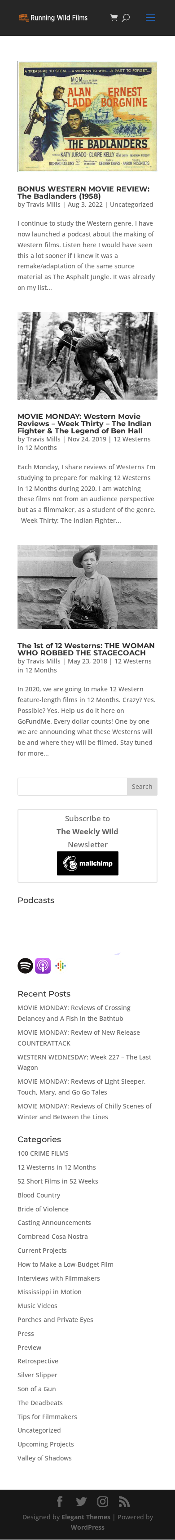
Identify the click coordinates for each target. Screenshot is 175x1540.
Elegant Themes (85, 1517)
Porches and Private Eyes (55, 1319)
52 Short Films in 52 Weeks (58, 1181)
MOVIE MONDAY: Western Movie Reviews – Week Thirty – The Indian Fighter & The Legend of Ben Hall (85, 423)
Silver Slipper (37, 1375)
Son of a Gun (37, 1388)
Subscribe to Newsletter (87, 831)
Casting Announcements (54, 1222)
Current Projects (42, 1250)
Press (26, 1333)
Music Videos (37, 1305)
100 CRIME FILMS (43, 1153)
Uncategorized (131, 204)
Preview (29, 1347)
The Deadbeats (40, 1402)
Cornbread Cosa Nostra (53, 1236)
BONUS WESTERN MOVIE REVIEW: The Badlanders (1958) (83, 192)
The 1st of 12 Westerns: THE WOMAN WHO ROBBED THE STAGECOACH (86, 649)
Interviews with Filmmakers (59, 1278)
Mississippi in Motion (50, 1291)
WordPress (88, 1527)
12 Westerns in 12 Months (57, 1167)
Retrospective (38, 1361)
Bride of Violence (43, 1209)
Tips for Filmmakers (47, 1416)
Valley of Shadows (45, 1458)
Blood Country (39, 1195)
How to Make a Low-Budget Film (66, 1264)
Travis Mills (43, 204)
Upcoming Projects (46, 1444)
